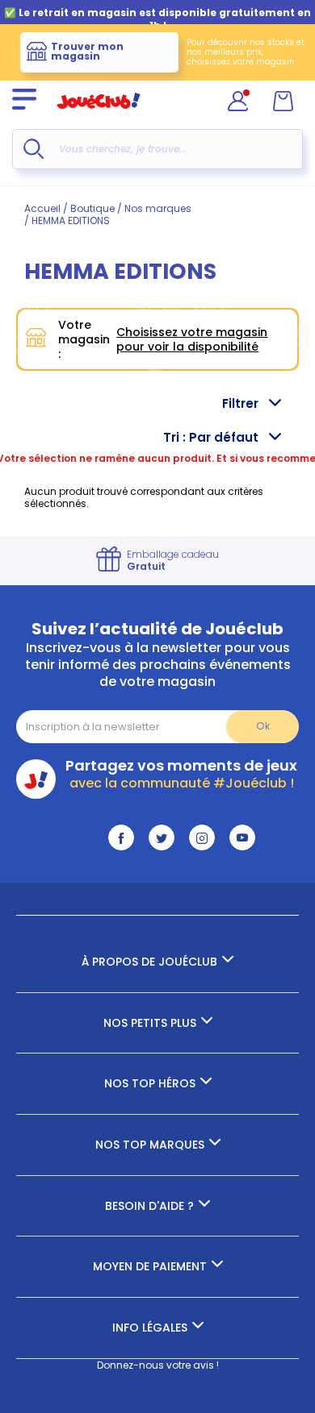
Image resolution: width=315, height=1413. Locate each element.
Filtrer (240, 403)
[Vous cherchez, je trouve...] (33, 149)
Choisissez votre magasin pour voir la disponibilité (191, 339)
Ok (263, 726)
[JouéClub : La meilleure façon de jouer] (98, 116)
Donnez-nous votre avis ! (158, 1365)
